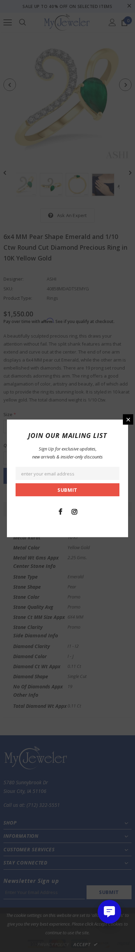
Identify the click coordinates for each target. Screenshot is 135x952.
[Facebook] (60, 511)
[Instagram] (74, 511)
